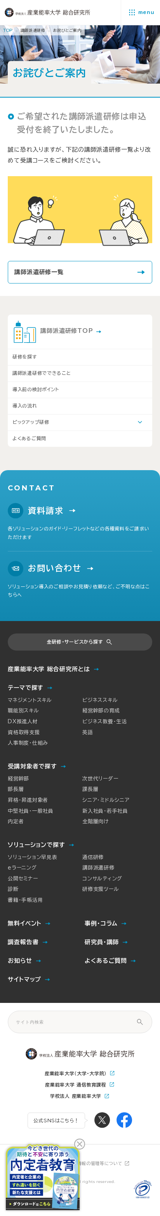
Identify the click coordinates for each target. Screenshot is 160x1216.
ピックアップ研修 (30, 422)
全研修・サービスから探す (75, 641)
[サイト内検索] (140, 1022)
